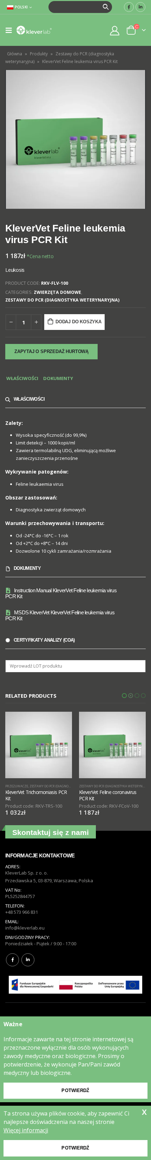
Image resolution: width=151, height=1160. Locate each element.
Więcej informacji (26, 1130)
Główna (14, 54)
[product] (38, 745)
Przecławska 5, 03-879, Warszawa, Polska (49, 880)
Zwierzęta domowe (57, 292)
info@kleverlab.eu (25, 928)
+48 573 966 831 (21, 912)
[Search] (105, 7)
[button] (124, 695)
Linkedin (27, 959)
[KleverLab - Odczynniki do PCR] (34, 30)
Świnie (84, 786)
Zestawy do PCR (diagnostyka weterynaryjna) (62, 300)
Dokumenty (58, 378)
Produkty (39, 54)
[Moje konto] (115, 30)
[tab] (22, 378)
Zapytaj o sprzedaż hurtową (51, 351)
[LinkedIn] (140, 7)
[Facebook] (129, 7)
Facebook (12, 959)
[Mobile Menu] (11, 30)
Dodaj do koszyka (78, 321)
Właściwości (22, 378)
